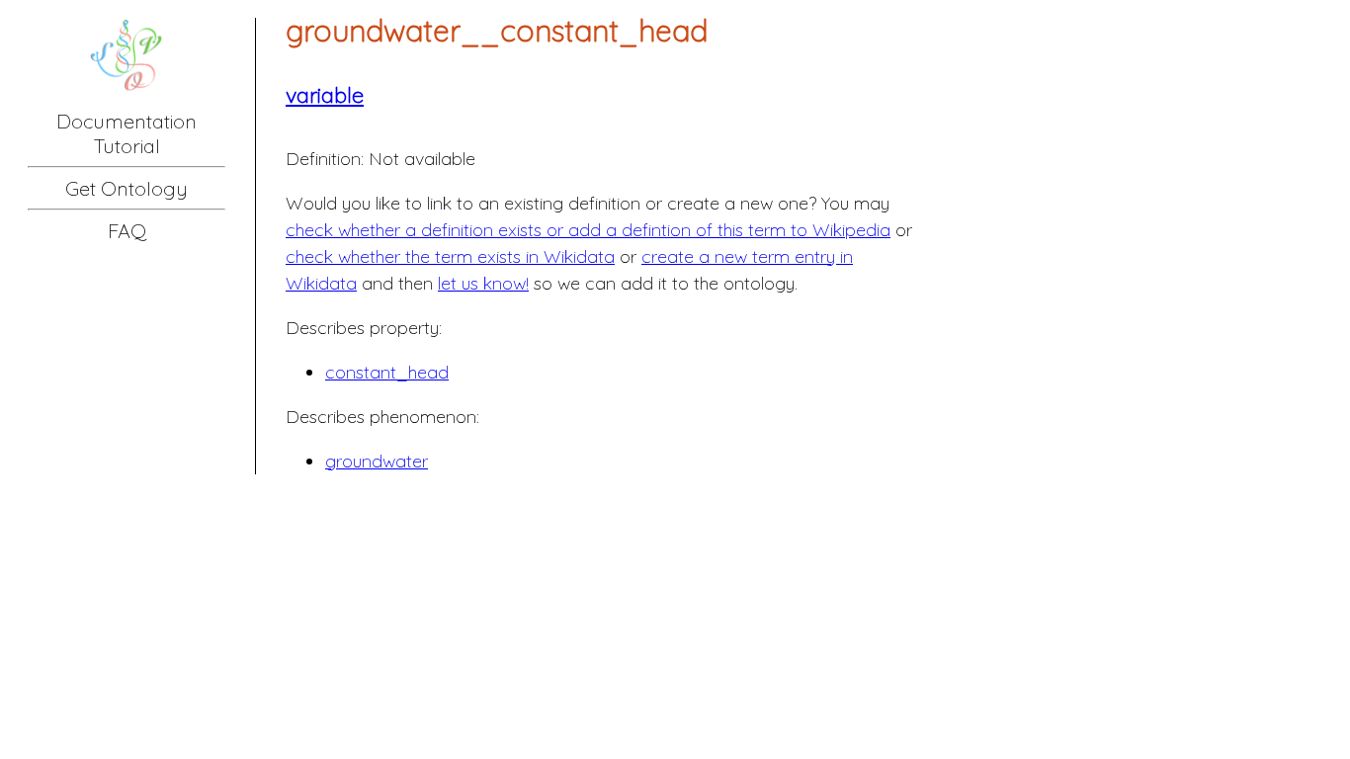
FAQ (127, 230)
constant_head (387, 372)
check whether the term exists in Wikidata (450, 256)
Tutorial (127, 145)
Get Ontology (126, 188)
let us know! (483, 283)
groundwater (376, 461)
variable (325, 95)
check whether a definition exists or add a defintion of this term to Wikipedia (588, 229)
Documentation (126, 121)
